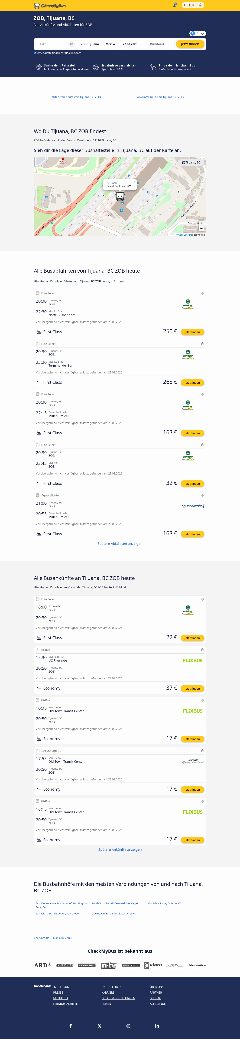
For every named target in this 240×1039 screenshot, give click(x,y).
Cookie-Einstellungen (118, 998)
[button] (120, 197)
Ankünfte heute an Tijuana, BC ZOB (160, 97)
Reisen (106, 1004)
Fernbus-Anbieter (66, 1004)
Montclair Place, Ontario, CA (164, 903)
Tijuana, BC (193, 162)
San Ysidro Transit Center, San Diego (57, 913)
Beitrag (155, 998)
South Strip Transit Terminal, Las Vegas (115, 903)
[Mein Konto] (174, 5)
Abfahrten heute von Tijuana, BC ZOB (76, 97)
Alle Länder (158, 1004)
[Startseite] (50, 6)
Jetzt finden (192, 332)
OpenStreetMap (185, 234)
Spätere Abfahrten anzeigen (120, 543)
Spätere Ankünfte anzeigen (120, 849)
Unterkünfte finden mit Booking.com (59, 53)
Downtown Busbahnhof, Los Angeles (114, 913)
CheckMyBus (41, 938)
